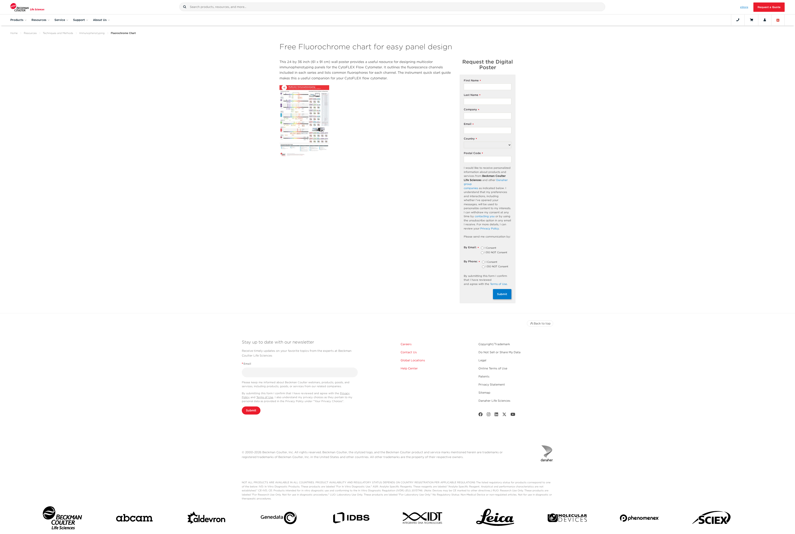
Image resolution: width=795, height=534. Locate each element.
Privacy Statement (491, 384)
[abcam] (134, 519)
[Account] (764, 19)
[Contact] (737, 19)
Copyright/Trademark (494, 344)
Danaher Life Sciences (494, 400)
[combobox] (392, 7)
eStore (744, 7)
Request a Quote (769, 7)
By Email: (471, 247)
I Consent (490, 248)
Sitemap (484, 392)
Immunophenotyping (92, 33)
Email (469, 124)
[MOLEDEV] (567, 518)
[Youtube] (513, 415)
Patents (483, 376)
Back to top (542, 323)
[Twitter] (504, 415)
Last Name (472, 95)
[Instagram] (488, 415)
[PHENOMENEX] (639, 518)
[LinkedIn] (496, 415)
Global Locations (413, 360)
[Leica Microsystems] (495, 518)
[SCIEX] (711, 519)
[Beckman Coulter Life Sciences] (27, 7)
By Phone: (472, 261)
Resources (30, 33)
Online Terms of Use (492, 368)
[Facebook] (480, 415)
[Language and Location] (778, 19)
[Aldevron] (206, 518)
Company (471, 109)
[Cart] (751, 19)
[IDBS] (350, 518)
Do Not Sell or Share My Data (499, 352)
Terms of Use (264, 397)
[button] (184, 7)
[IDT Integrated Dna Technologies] (422, 518)
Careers (406, 344)
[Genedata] (278, 519)
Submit (502, 294)
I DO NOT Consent (496, 252)
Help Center (409, 368)
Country (470, 139)
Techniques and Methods (58, 33)
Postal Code (473, 153)
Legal (482, 360)
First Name (472, 80)
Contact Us (409, 352)
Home (14, 33)
